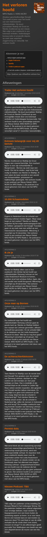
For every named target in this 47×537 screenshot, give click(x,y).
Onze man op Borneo (16, 303)
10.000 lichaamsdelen (17, 199)
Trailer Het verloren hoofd (19, 90)
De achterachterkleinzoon (19, 356)
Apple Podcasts (14, 60)
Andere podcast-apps (16, 67)
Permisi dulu (12, 428)
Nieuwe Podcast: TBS (17, 486)
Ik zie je (9, 252)
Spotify (11, 63)
